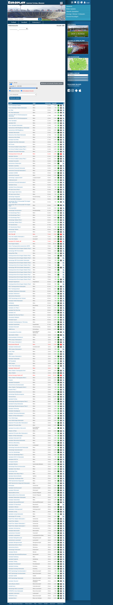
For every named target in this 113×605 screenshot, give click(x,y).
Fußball (13, 22)
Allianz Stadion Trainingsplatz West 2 (17, 387)
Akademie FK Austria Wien (14, 425)
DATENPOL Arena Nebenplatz (15, 591)
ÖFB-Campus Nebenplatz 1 (15, 356)
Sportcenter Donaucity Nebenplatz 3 (17, 182)
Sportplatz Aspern (12, 319)
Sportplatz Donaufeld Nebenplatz (16, 151)
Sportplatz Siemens (13, 156)
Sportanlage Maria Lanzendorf (15, 588)
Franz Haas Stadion (13, 445)
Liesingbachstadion (13, 461)
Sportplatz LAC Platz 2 (13, 307)
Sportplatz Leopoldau (13, 165)
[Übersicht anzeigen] (63, 103)
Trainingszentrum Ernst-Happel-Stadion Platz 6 (19, 248)
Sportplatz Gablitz (12, 575)
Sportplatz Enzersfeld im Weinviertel (17, 428)
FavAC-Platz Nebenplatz (14, 365)
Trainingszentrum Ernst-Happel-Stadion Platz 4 (19, 265)
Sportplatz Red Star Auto (14, 310)
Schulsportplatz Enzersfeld (14, 332)
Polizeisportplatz (12, 208)
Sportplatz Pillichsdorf (13, 490)
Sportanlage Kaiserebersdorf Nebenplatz (18, 447)
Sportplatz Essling (12, 399)
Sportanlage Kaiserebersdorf (15, 450)
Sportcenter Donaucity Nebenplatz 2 (17, 170)
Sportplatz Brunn (12, 598)
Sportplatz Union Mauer (14, 469)
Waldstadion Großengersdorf (15, 509)
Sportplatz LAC (12, 312)
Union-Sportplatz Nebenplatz (15, 125)
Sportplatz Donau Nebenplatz (15, 187)
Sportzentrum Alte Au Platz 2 (15, 545)
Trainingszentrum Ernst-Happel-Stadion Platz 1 (19, 255)
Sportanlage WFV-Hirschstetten (15, 250)
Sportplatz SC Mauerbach (14, 504)
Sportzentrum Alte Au (13, 547)
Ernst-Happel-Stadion (13, 243)
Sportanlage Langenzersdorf (15, 177)
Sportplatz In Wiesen (13, 507)
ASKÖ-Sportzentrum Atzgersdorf (16, 480)
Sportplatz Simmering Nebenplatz (16, 413)
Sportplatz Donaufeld (13, 161)
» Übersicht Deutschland (73, 86)
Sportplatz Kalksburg (13, 556)
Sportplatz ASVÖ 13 (13, 459)
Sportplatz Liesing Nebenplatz (15, 514)
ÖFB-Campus (11, 363)
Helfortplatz (11, 303)
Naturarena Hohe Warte (14, 137)
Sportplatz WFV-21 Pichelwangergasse (17, 118)
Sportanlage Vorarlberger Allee (15, 478)
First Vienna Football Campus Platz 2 (17, 158)
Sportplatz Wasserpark (13, 132)
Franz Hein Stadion (13, 239)
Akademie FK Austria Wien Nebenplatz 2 (18, 422)
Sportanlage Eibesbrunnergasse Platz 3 (18, 406)
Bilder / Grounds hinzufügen (16, 603)
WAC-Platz (11, 234)
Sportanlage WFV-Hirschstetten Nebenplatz (18, 260)
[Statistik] (82, 2)
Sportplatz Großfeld (13, 173)
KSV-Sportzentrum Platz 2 (14, 227)
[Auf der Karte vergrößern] (63, 105)
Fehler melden (28, 603)
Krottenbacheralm (12, 180)
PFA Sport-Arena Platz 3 (14, 189)
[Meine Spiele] (78, 2)
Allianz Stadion (12, 373)
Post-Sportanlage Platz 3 (14, 212)
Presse (40, 603)
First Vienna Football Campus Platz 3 (17, 146)
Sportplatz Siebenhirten (14, 499)
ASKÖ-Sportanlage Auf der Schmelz (17, 298)
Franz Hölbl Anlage (13, 418)
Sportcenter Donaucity (13, 175)
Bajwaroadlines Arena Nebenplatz (16, 495)
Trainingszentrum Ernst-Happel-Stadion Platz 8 (19, 279)
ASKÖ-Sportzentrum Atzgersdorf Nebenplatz (19, 483)
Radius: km (13, 82)
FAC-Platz (10, 110)
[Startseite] (17, 4)
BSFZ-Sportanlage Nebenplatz (15, 578)
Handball (24, 22)
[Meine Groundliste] (72, 2)
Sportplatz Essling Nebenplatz (15, 403)
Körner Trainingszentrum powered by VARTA (19, 246)
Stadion (10, 103)
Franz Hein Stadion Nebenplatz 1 (16, 236)
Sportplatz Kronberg (13, 566)
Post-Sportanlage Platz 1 (14, 217)
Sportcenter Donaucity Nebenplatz (16, 168)
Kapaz (54, 103)
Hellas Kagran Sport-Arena (14, 192)
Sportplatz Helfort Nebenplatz (15, 300)
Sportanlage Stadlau (13, 229)
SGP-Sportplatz (12, 361)
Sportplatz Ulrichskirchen (14, 528)
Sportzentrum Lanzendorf (14, 540)
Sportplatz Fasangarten (14, 382)
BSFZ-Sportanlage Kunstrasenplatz (16, 573)
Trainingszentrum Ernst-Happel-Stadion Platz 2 (19, 262)
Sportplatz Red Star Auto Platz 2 (16, 315)
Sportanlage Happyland (14, 196)
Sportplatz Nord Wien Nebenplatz (16, 142)
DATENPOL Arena (12, 595)
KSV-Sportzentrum (12, 224)
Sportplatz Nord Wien (13, 139)
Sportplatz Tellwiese (13, 368)
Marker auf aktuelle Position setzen (52, 83)
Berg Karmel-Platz (12, 344)
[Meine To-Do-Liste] (75, 2)
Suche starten (16, 98)
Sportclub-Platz (12, 231)
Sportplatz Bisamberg (13, 305)
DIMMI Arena (11, 329)
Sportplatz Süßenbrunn (14, 293)
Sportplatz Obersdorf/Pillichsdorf (16, 502)
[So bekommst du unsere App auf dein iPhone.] (80, 90)
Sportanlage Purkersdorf (14, 549)
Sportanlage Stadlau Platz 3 (15, 222)
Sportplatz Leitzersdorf (13, 593)
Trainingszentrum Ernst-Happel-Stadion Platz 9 (19, 284)
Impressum (52, 603)
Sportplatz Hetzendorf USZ (14, 438)
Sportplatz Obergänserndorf (15, 542)
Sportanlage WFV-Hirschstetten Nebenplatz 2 (19, 267)
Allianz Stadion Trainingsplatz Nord (16, 370)
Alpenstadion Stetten (13, 335)
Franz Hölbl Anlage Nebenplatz (15, 420)
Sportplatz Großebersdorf (14, 346)
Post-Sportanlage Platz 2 (14, 215)
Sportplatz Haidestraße (14, 358)
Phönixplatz (11, 485)
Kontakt (46, 603)
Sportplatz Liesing (12, 511)
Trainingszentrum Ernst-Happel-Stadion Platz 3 (19, 269)
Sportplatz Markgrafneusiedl (15, 537)
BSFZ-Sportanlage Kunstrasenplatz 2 (17, 571)
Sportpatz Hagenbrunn (13, 281)
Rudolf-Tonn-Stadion (13, 521)
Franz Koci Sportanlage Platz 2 (15, 454)
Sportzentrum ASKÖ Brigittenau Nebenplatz (18, 127)
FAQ (35, 603)
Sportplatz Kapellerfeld (13, 324)
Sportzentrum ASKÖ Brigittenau (15, 130)
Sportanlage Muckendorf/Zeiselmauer (17, 554)
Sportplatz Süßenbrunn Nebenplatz (16, 291)
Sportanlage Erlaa (12, 471)
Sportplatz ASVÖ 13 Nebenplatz (16, 457)
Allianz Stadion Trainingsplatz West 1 (17, 377)
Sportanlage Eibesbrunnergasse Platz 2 (18, 401)
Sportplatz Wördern (13, 464)
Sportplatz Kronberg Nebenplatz (16, 568)
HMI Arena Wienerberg (13, 442)
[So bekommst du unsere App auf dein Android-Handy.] (76, 90)
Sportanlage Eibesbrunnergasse (16, 394)
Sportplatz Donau (12, 184)
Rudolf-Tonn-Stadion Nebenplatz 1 (16, 518)
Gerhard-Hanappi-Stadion (14, 375)
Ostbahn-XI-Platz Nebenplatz (15, 435)
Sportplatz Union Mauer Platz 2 (15, 473)
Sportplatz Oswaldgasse (14, 411)
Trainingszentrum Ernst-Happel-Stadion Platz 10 (20, 277)
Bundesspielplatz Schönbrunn (15, 337)
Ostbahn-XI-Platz (12, 431)
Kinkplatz (10, 354)
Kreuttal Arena (11, 586)
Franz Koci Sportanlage (14, 452)
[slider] (10, 88)
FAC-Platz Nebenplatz (13, 112)
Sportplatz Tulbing (12, 561)
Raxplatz (10, 380)
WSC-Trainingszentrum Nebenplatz (17, 286)
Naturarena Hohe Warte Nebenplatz (17, 135)
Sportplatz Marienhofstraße (14, 476)
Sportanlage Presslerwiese (14, 210)
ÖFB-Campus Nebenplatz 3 (15, 339)
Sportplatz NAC (12, 123)
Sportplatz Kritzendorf (13, 326)
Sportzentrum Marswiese (14, 296)
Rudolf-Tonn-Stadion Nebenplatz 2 (16, 523)
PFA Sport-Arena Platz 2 (14, 194)
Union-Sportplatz (12, 120)
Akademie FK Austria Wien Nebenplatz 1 (18, 433)
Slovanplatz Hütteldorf (13, 317)
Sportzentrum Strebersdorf (14, 163)
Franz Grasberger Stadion (14, 105)
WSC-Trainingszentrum (14, 288)
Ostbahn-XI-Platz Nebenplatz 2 (15, 415)
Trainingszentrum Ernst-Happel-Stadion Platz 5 (19, 258)
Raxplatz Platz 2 (12, 389)
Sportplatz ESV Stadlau (14, 241)
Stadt (34, 103)
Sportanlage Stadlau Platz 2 (15, 220)
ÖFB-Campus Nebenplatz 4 (15, 349)
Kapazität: (15, 86)
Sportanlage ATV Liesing (14, 516)
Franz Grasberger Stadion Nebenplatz (17, 107)
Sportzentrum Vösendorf (14, 533)
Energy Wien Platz (12, 253)
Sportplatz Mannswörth (14, 530)
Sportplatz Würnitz (12, 552)
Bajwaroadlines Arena (13, 492)
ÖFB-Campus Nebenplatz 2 (15, 342)
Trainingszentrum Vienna (14, 154)
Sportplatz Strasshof (13, 581)
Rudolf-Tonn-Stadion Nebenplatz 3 (16, 526)
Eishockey (35, 22)
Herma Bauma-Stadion (14, 584)
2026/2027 (78, 48)
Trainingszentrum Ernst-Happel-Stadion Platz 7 (19, 274)
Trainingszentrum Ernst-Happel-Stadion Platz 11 (20, 272)
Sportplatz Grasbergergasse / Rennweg (17, 322)
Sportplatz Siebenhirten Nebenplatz (17, 497)
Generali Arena (12, 396)
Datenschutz (60, 603)
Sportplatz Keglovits (13, 559)
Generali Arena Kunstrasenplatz (16, 384)
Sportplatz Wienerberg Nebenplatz (16, 440)
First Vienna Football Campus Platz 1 (17, 149)
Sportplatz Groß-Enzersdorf (15, 488)
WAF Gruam (11, 144)
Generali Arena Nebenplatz (15, 392)
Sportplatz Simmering (13, 408)
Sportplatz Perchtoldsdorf (14, 564)
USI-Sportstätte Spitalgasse (15, 199)
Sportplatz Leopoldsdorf (14, 535)
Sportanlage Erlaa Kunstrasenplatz (16, 466)
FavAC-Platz (11, 351)
